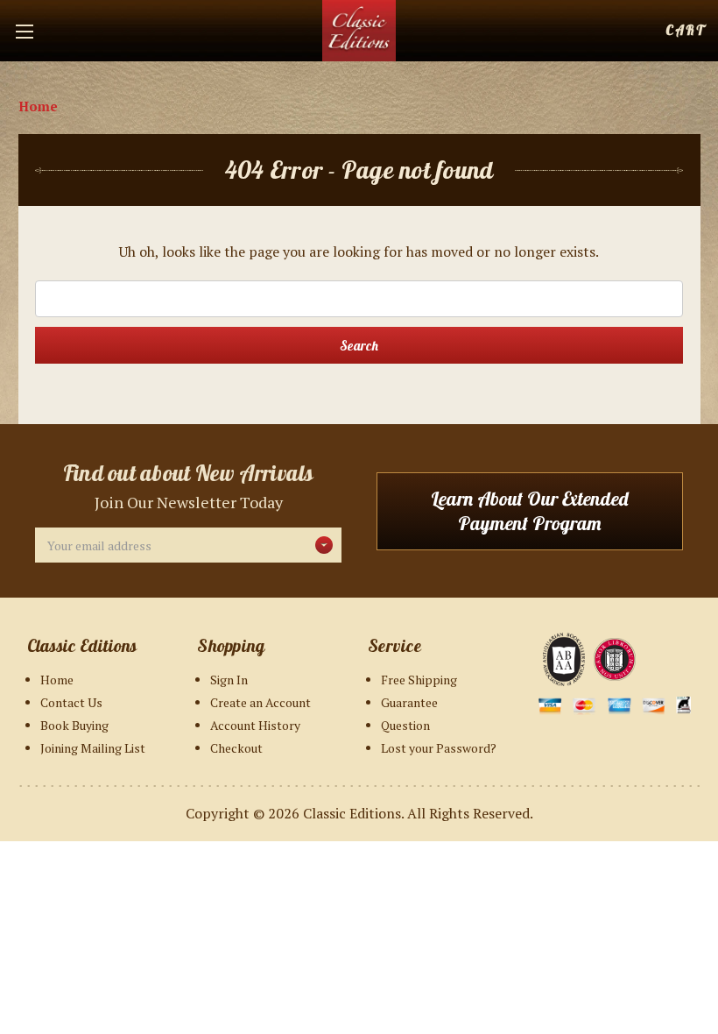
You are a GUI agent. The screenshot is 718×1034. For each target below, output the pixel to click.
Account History (255, 725)
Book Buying (74, 725)
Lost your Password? (438, 748)
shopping (685, 30)
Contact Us (71, 702)
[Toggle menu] (30, 30)
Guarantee (409, 702)
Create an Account (260, 702)
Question (405, 725)
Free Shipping (419, 679)
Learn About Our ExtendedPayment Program (529, 511)
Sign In (229, 679)
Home (57, 679)
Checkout (236, 748)
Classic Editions (352, 813)
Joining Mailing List (92, 748)
